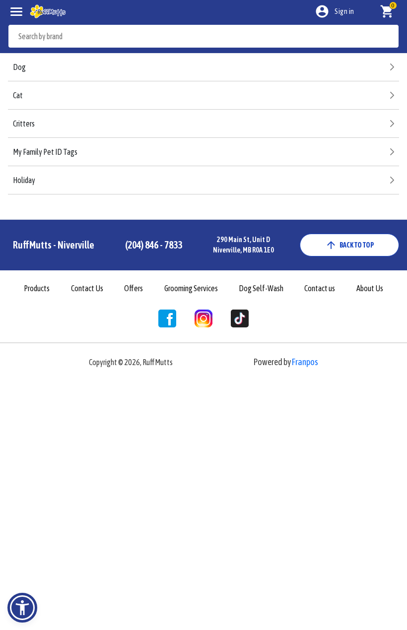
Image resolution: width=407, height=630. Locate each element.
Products (37, 288)
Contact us (319, 288)
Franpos (305, 362)
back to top (356, 245)
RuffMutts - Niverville (53, 245)
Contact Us (87, 288)
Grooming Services (191, 288)
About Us (369, 288)
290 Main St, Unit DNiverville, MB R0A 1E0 (243, 245)
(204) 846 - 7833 (153, 245)
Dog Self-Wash (261, 288)
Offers (133, 288)
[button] (22, 607)
